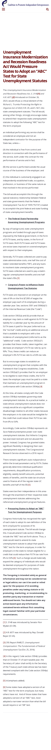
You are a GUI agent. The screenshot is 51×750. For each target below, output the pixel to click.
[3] (18, 278)
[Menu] (3, 9)
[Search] (47, 9)
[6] (14, 558)
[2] (4, 632)
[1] (4, 622)
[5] (29, 484)
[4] (41, 386)
